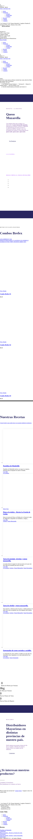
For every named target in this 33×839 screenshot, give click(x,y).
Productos (5, 12)
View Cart (2, 8)
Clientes (5, 19)
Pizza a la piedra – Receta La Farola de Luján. (11, 832)
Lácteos (8, 14)
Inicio (4, 11)
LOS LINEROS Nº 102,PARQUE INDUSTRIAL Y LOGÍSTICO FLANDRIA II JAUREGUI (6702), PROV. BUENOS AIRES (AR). (14, 240)
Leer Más (5, 471)
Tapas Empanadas (14, 657)
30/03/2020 (3, 837)
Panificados (9, 15)
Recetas (5, 18)
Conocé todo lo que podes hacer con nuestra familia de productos (16, 423)
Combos (8, 16)
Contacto (5, 20)
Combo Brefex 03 (5, 396)
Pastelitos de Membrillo (11, 466)
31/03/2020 (3, 834)
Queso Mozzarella (11, 521)
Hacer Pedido (3, 39)
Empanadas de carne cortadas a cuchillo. (17, 650)
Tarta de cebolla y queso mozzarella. (15, 606)
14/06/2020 (3, 831)
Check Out (7, 8)
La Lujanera (6, 473)
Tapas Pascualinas (27, 568)
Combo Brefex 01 (5, 294)
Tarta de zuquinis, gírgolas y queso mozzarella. (11, 835)
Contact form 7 (18, 790)
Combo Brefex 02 (5, 345)
